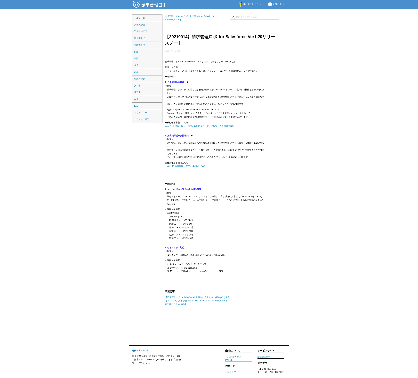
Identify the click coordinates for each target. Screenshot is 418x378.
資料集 (137, 85)
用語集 (137, 92)
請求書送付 (139, 45)
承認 (136, 72)
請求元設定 (139, 79)
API (136, 99)
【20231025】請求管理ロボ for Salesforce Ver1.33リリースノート (196, 300)
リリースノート (141, 112)
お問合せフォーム (233, 372)
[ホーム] (150, 4)
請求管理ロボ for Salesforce (200, 16)
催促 (136, 65)
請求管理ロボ (263, 357)
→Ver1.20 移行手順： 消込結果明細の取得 (185, 166)
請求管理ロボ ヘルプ (175, 16)
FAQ (136, 106)
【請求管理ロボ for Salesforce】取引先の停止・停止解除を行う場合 (197, 297)
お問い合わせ (279, 4)
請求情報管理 (140, 31)
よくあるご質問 (141, 119)
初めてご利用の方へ (252, 4)
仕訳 (136, 58)
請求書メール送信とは (175, 304)
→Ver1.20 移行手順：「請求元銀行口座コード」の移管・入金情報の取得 (199, 126)
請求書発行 (139, 38)
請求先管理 (139, 24)
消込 (136, 52)
